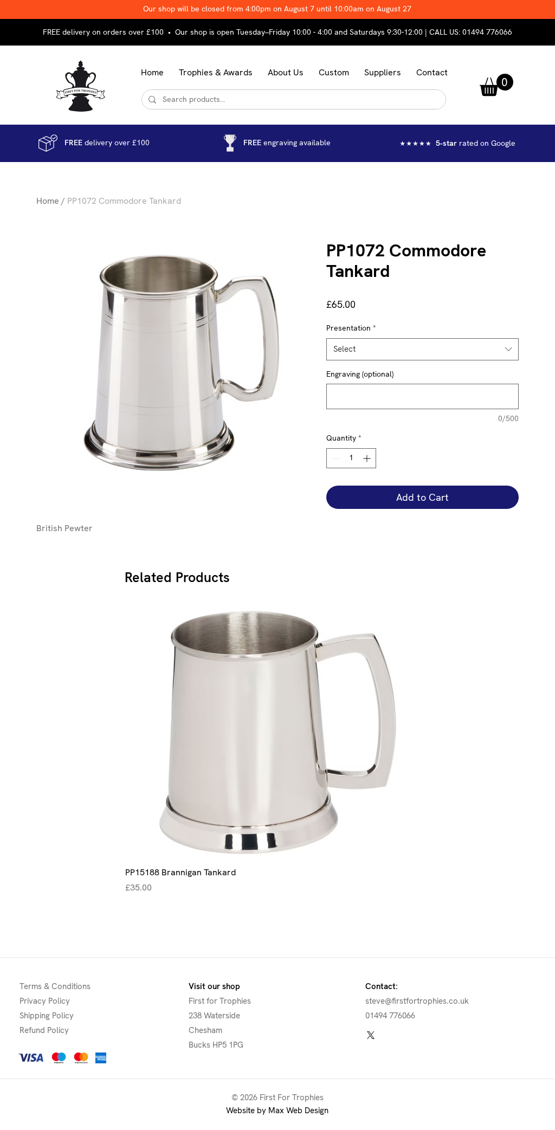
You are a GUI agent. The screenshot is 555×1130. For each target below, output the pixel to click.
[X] (370, 1035)
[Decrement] (334, 458)
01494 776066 (487, 32)
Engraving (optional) (359, 374)
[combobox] (422, 349)
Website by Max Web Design (277, 1110)
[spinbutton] (351, 458)
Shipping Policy (47, 1015)
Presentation (351, 328)
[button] (215, 72)
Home (47, 200)
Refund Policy (44, 1030)
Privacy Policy (45, 1001)
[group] (277, 750)
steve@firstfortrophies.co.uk (417, 1001)
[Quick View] (277, 732)
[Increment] (368, 458)
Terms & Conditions (55, 986)
